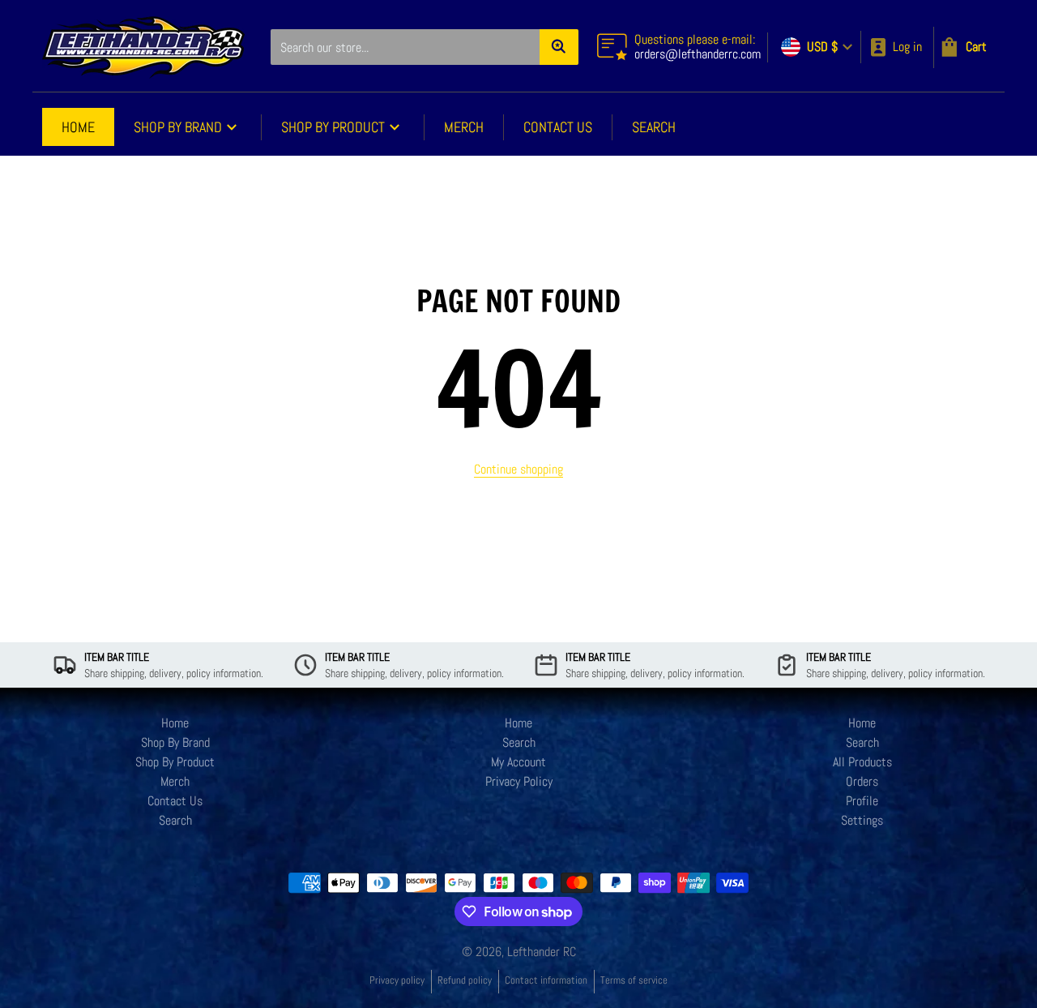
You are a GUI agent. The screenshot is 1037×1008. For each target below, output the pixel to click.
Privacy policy (397, 980)
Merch (175, 781)
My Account (518, 761)
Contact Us (175, 800)
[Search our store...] (559, 47)
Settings (862, 820)
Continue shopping (518, 469)
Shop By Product (175, 761)
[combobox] (424, 47)
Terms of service (634, 980)
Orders (862, 781)
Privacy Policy (519, 781)
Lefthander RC (541, 951)
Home (175, 722)
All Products (862, 761)
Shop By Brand (175, 742)
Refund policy (464, 980)
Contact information (546, 980)
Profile (862, 800)
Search (175, 820)
